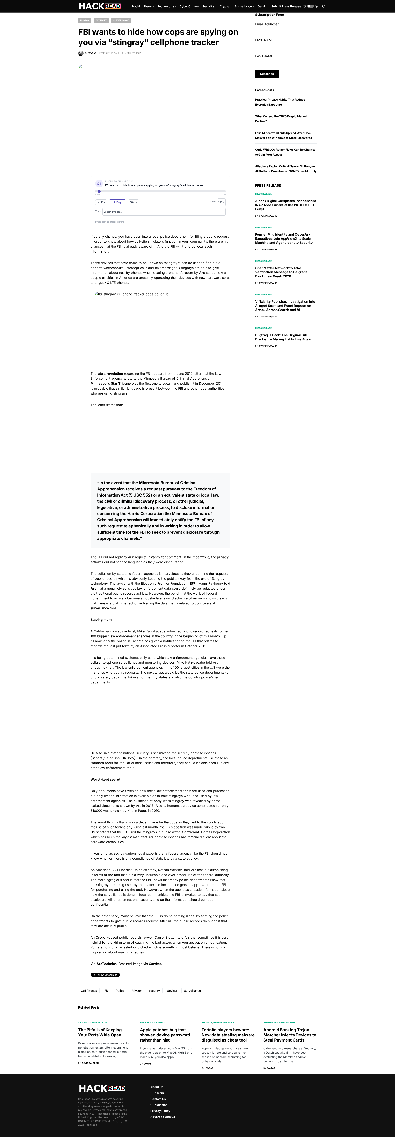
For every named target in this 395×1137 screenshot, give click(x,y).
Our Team (157, 1093)
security (154, 990)
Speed (212, 201)
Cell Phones (89, 990)
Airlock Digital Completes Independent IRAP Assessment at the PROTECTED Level (285, 205)
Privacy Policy (160, 1111)
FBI (106, 990)
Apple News (146, 1022)
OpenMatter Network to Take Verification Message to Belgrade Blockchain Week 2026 (281, 272)
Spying (172, 990)
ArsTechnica (106, 964)
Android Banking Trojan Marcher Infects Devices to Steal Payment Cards (289, 1035)
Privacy (84, 20)
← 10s (101, 202)
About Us (156, 1087)
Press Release (263, 194)
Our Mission (159, 1105)
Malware (228, 1022)
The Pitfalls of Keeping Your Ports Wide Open (100, 1032)
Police (120, 990)
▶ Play (117, 202)
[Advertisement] (160, 439)
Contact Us (158, 1099)
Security (101, 20)
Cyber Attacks (98, 1022)
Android (268, 1022)
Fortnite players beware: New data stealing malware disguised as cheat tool (228, 1035)
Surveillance (121, 20)
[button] (310, 6)
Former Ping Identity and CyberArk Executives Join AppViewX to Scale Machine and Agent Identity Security (284, 238)
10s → (133, 202)
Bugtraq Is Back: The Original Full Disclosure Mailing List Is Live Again (283, 337)
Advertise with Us (162, 1116)
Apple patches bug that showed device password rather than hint (165, 1035)
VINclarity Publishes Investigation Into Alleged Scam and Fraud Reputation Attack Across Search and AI (285, 305)
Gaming (217, 1022)
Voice (98, 210)
